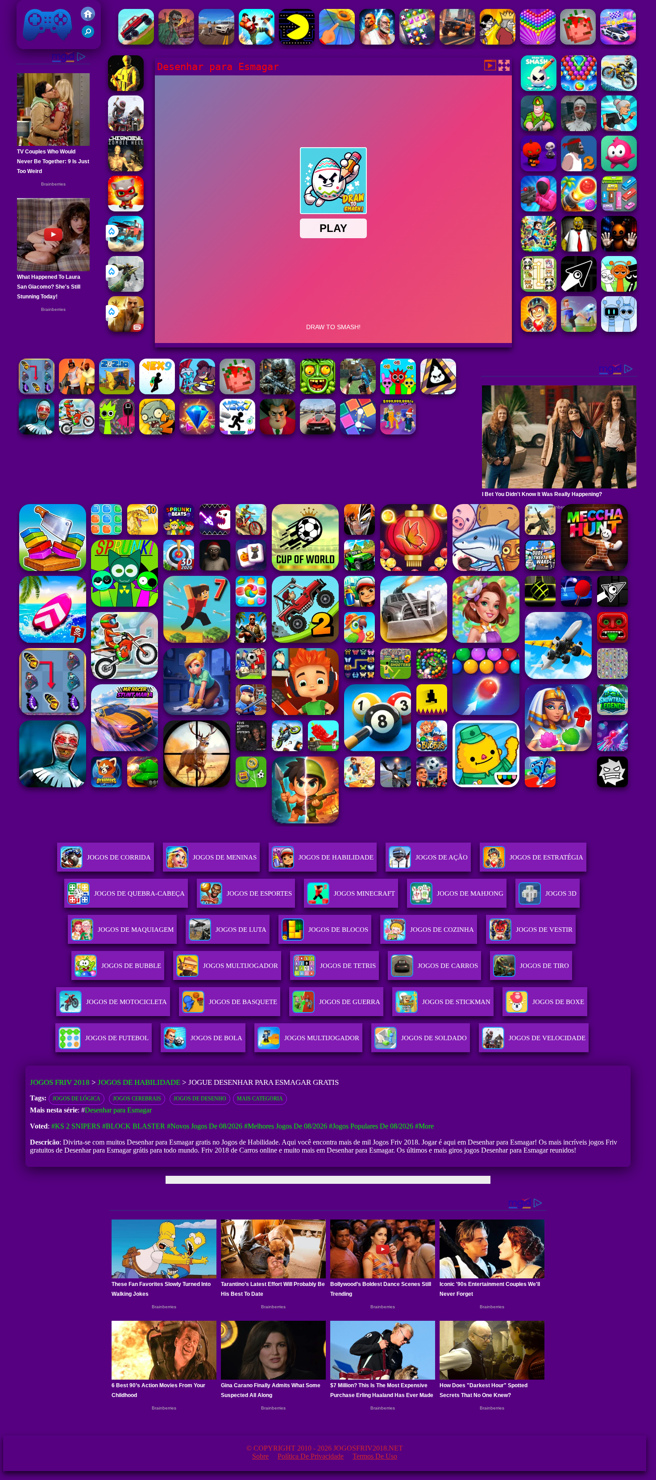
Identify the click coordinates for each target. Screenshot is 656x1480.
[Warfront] (277, 392)
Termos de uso (375, 1456)
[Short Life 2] (579, 169)
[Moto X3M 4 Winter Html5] (77, 432)
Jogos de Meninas (225, 857)
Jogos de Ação (441, 857)
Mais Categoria (260, 1099)
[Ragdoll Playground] (578, 42)
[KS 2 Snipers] (126, 289)
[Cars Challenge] (618, 42)
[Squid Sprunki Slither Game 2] (117, 432)
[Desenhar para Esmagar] (538, 88)
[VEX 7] (237, 432)
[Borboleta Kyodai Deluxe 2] (36, 392)
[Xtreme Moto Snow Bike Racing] (619, 88)
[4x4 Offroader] (457, 42)
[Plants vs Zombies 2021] (157, 432)
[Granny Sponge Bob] (579, 249)
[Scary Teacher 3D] (277, 432)
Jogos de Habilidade (336, 857)
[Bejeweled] (197, 432)
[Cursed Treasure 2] (538, 329)
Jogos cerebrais (137, 1099)
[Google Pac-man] (297, 42)
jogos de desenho (200, 1099)
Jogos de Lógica (76, 1099)
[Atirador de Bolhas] (538, 42)
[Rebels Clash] (77, 392)
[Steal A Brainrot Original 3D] (398, 432)
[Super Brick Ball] (358, 432)
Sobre (260, 1456)
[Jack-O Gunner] (538, 169)
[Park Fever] (619, 209)
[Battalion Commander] (538, 128)
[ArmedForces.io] (126, 88)
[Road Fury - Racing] (126, 249)
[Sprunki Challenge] (398, 392)
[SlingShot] (337, 42)
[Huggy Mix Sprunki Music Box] (619, 329)
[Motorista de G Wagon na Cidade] (216, 42)
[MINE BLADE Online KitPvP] (538, 249)
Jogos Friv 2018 (43, 44)
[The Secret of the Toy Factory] (619, 249)
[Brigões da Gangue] (256, 42)
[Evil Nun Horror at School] (36, 432)
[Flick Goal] (579, 329)
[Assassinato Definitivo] (497, 42)
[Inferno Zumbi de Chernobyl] (126, 169)
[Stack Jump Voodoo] (619, 169)
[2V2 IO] (117, 392)
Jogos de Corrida (119, 857)
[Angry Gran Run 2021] (619, 128)
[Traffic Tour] (318, 432)
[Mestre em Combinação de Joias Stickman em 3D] (417, 42)
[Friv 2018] (88, 18)
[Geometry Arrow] (579, 289)
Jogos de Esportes (259, 893)
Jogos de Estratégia (546, 857)
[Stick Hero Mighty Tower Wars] (197, 392)
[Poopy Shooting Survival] (538, 209)
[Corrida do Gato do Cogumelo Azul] (126, 209)
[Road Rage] (126, 128)
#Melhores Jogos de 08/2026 (285, 1126)
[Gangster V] (126, 329)
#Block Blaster (133, 1126)
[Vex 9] (157, 392)
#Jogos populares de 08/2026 (371, 1126)
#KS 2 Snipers (75, 1126)
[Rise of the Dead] (176, 42)
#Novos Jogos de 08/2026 (204, 1126)
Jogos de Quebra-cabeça (139, 893)
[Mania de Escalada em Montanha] (136, 42)
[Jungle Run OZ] (318, 392)
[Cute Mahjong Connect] (538, 289)
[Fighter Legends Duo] (377, 42)
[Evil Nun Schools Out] (579, 128)
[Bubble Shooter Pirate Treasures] (579, 209)
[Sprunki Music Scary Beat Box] (619, 289)
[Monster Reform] (358, 392)
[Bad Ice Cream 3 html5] (438, 392)
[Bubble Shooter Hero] (579, 88)
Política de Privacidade (311, 1456)
